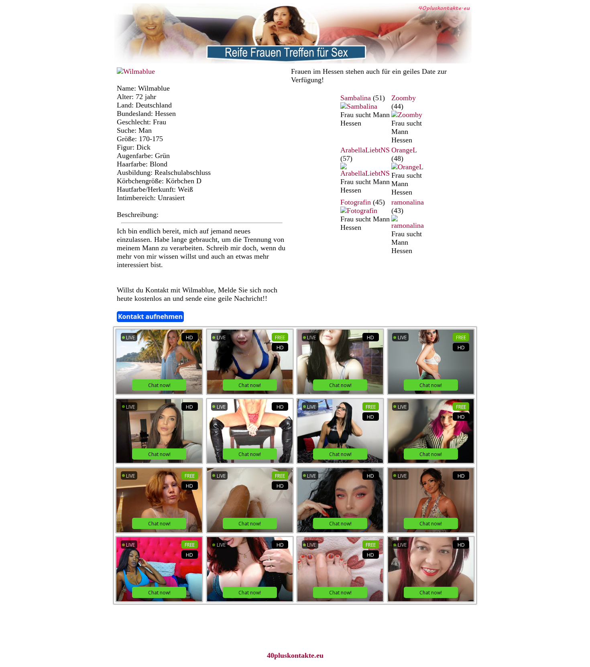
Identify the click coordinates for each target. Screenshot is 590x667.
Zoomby (403, 98)
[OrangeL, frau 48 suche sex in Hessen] (407, 167)
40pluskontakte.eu (295, 655)
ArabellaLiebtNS (365, 150)
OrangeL (404, 150)
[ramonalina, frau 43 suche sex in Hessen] (407, 225)
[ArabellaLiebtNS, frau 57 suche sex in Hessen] (365, 173)
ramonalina (407, 202)
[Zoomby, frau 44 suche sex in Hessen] (406, 115)
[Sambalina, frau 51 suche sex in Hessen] (358, 106)
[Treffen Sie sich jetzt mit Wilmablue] (136, 71)
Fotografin (355, 202)
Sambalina (355, 98)
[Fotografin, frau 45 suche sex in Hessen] (358, 211)
